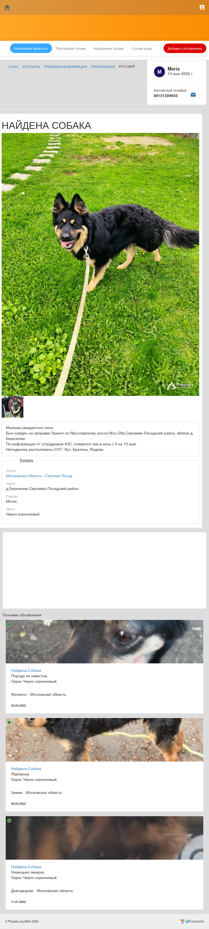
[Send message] (193, 94)
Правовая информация (65, 66)
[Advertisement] (104, 570)
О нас (13, 66)
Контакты (31, 66)
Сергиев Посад (58, 475)
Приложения (103, 66)
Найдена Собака (26, 670)
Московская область (24, 475)
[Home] (7, 7)
